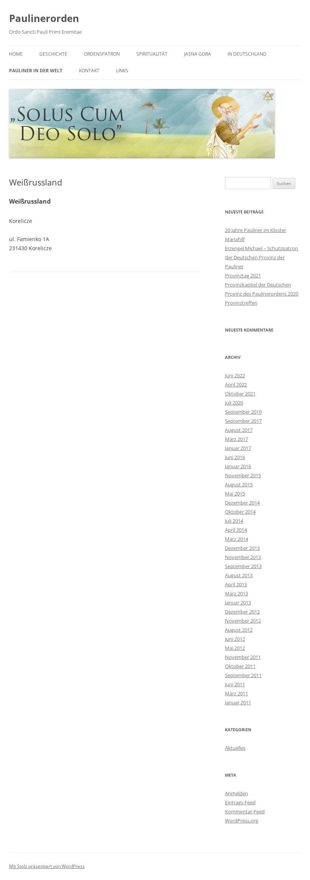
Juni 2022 (235, 375)
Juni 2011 (235, 684)
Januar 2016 (238, 466)
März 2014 (236, 539)
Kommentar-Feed (245, 811)
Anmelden (236, 793)
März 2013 (236, 593)
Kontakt (89, 70)
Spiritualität (151, 54)
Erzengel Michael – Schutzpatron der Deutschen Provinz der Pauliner (261, 257)
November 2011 (243, 657)
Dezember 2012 (242, 611)
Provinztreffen (241, 302)
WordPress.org (241, 820)
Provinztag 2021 (243, 275)
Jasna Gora (197, 54)
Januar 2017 (238, 448)
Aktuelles (235, 747)
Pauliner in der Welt (35, 70)
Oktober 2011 (240, 666)
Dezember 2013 (242, 548)
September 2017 (243, 420)
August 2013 (239, 575)
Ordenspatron (102, 54)
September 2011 (243, 675)
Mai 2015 (235, 493)
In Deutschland (247, 54)
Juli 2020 (234, 402)
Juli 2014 (234, 520)
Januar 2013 (238, 602)
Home (16, 54)
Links (122, 70)
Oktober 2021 (240, 393)
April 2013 (236, 584)
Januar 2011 (238, 702)
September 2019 (243, 411)
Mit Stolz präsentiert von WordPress (47, 866)
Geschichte (53, 54)
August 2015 (239, 484)
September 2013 (243, 566)
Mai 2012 (235, 648)
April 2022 (236, 384)
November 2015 (243, 475)
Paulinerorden (44, 18)
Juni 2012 (235, 638)
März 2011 (236, 693)
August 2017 (239, 430)
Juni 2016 (235, 457)
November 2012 (243, 620)
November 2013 (243, 557)
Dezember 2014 (242, 502)
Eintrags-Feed (240, 802)
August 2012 (239, 629)
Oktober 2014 (240, 511)
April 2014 (236, 529)
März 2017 (236, 439)
